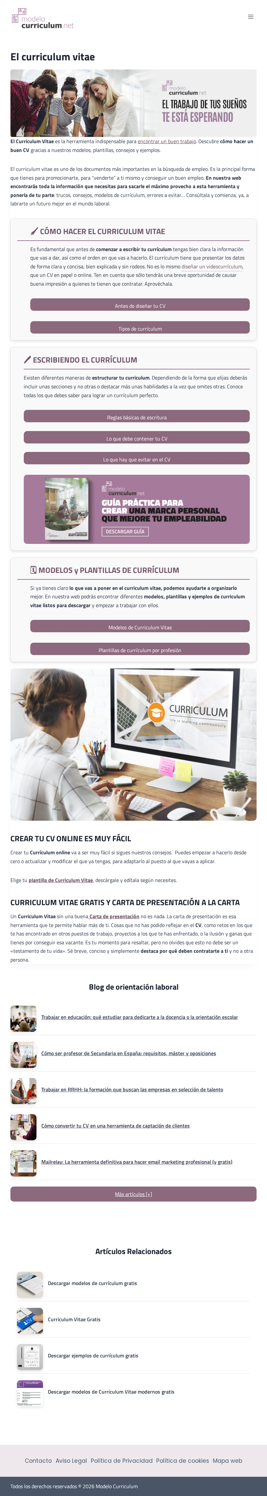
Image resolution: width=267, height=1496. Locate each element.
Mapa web (227, 1461)
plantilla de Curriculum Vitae (61, 880)
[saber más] (137, 509)
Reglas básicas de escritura (137, 417)
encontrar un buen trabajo (167, 141)
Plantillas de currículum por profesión (140, 650)
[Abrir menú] (251, 16)
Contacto (38, 1461)
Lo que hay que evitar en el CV (136, 459)
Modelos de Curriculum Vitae (140, 627)
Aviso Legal (71, 1461)
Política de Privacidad (122, 1461)
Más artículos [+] (133, 1194)
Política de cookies (182, 1461)
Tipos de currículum (140, 329)
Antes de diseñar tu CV (140, 306)
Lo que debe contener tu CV (136, 438)
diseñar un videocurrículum (212, 266)
